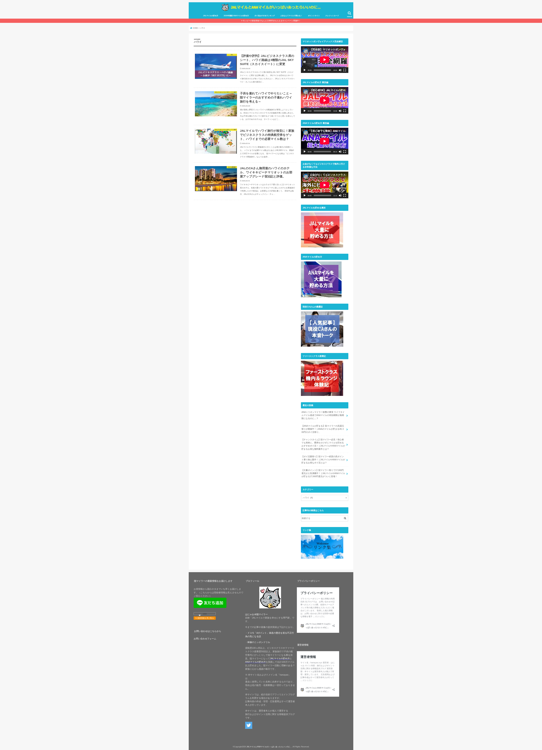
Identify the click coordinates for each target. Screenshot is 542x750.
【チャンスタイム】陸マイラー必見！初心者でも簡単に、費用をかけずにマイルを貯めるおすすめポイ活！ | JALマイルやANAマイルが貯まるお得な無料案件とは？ (323, 444)
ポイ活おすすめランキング (264, 16)
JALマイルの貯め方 (210, 16)
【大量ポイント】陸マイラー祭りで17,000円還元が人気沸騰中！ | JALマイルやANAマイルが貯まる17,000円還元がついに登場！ (323, 473)
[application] (324, 59)
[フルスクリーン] (344, 70)
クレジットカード (332, 16)
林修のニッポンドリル (258, 642)
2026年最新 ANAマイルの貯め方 (236, 16)
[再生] (304, 70)
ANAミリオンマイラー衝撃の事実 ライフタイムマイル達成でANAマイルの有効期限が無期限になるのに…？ (323, 415)
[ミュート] (340, 70)
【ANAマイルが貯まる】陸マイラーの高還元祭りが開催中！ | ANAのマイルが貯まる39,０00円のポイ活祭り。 (322, 429)
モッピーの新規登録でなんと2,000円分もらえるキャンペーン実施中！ (272, 21)
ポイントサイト (314, 16)
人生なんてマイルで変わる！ (291, 16)
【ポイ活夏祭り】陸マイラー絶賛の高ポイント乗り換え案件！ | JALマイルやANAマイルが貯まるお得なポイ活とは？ (323, 459)
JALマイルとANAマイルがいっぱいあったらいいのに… (269, 747)
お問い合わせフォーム (205, 638)
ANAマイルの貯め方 (255, 662)
